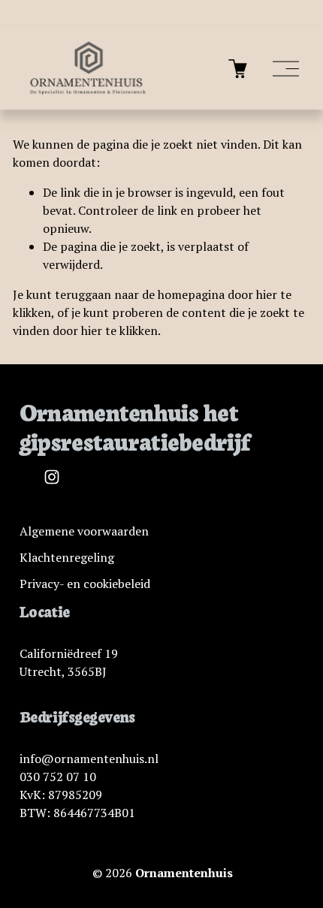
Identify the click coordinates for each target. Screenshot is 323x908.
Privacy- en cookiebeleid (85, 583)
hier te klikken (119, 330)
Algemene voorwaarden (84, 531)
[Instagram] (51, 476)
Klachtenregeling (67, 557)
